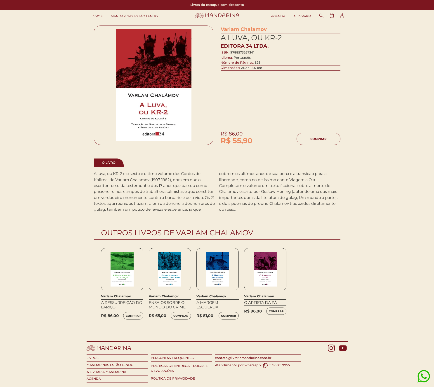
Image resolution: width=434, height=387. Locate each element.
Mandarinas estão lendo (134, 16)
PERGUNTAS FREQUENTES (172, 358)
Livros (97, 16)
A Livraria (302, 16)
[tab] (109, 163)
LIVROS (93, 358)
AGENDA (94, 379)
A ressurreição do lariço (121, 304)
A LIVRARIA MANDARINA (106, 372)
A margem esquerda (207, 304)
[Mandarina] (217, 15)
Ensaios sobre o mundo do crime (167, 304)
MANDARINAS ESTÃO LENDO (110, 365)
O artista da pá (260, 302)
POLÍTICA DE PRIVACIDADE (173, 378)
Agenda (278, 16)
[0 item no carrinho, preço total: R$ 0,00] (332, 15)
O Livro (109, 163)
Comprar (318, 139)
